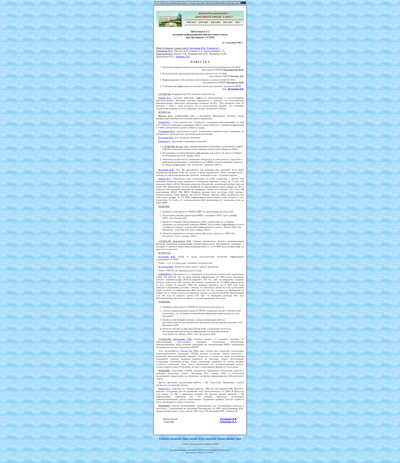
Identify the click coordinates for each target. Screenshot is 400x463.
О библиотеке (164, 439)
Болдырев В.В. (198, 48)
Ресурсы (201, 439)
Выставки (193, 439)
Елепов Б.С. (213, 48)
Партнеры (221, 439)
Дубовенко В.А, (164, 51)
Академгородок (176, 439)
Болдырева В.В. (183, 339)
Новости (186, 439)
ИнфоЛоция (230, 439)
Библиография (210, 439)
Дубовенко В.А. (166, 131)
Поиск (238, 439)
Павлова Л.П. (183, 56)
